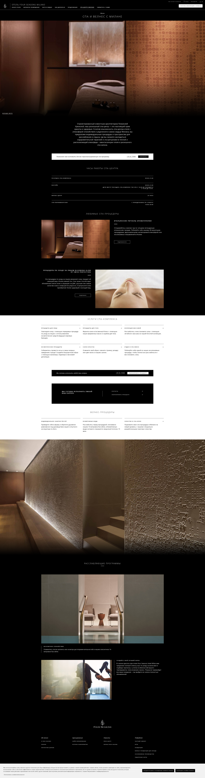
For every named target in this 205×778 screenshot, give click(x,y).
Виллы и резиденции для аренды (145, 750)
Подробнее (82, 295)
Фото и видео (47, 7)
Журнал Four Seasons (111, 744)
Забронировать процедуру (138, 373)
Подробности (122, 242)
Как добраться (60, 7)
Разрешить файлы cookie (185, 770)
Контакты (143, 156)
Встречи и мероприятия (80, 744)
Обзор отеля (16, 7)
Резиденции (139, 747)
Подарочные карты (141, 757)
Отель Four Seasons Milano (28, 5)
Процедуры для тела (91, 328)
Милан (102, 13)
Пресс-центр (107, 741)
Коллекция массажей (133, 328)
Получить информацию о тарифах (190, 5)
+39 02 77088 (131, 156)
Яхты (136, 744)
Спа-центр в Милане (87, 7)
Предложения (72, 7)
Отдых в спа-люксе (132, 347)
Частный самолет (140, 741)
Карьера (43, 744)
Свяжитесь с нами (103, 7)
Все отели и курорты (175, 1)
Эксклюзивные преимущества (144, 754)
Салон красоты (88, 347)
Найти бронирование (79, 741)
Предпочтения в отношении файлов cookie (158, 770)
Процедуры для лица (49, 328)
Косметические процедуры (51, 347)
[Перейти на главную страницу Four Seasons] (5, 6)
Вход (186, 1)
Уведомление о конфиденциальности (14, 774)
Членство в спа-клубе (133, 421)
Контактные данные (47, 747)
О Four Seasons (46, 741)
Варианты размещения (32, 7)
